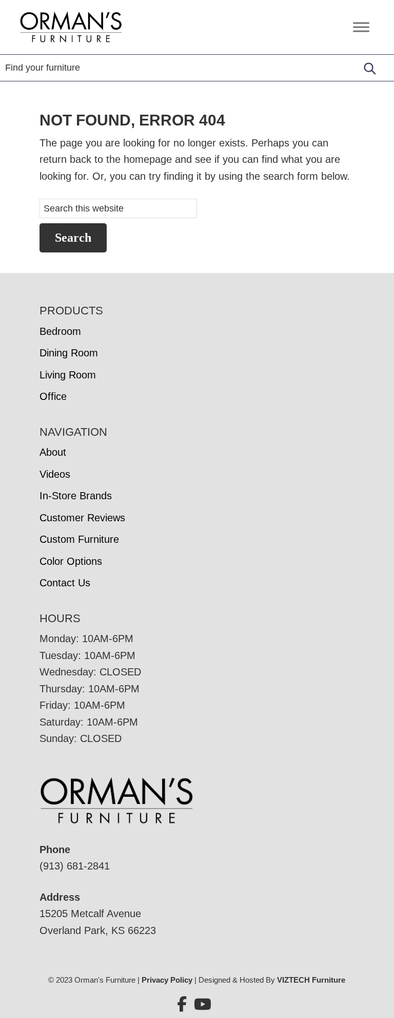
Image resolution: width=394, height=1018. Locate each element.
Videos (55, 474)
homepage (148, 159)
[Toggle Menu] (361, 27)
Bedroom (60, 331)
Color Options (71, 561)
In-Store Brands (76, 495)
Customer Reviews (82, 517)
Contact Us (65, 582)
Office (53, 396)
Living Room (68, 374)
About (53, 452)
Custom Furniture (79, 539)
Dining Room (69, 352)
